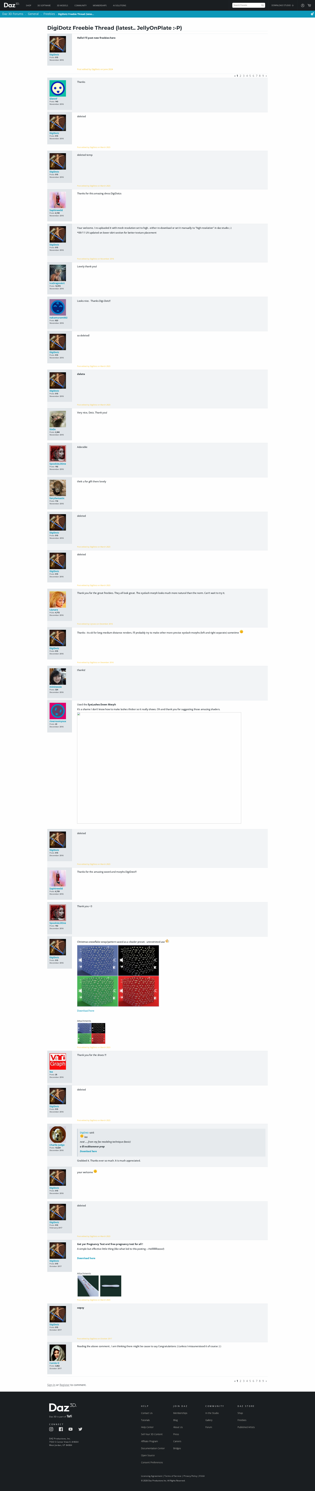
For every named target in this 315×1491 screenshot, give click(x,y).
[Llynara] (59, 599)
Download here (85, 1010)
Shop (28, 5)
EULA (202, 1476)
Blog (175, 1420)
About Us (178, 1427)
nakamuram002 (58, 317)
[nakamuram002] (59, 307)
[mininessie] (59, 676)
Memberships (100, 5)
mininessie (56, 686)
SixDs (53, 429)
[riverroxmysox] (59, 711)
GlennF (53, 98)
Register (65, 1385)
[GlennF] (59, 88)
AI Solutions (119, 5)
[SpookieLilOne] (59, 453)
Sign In (51, 1385)
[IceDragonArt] (59, 273)
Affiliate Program (149, 1441)
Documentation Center (153, 1448)
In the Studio (212, 1413)
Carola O (54, 1363)
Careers (177, 1441)
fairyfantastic (57, 498)
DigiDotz (54, 54)
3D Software (44, 5)
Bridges (177, 1448)
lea (51, 1071)
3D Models (62, 5)
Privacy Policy (190, 1476)
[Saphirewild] (59, 200)
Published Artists (246, 1427)
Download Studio (281, 5)
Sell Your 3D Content (152, 1434)
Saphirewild (56, 210)
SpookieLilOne (58, 463)
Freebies (242, 1420)
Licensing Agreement (151, 1476)
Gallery (208, 1420)
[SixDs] (59, 419)
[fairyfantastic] (59, 488)
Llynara (54, 609)
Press (176, 1434)
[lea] (59, 1061)
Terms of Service (172, 1476)
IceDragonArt (57, 283)
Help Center (147, 1427)
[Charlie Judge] (59, 1134)
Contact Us (147, 1413)
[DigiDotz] (59, 44)
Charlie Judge (57, 1144)
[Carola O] (59, 1353)
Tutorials (145, 1420)
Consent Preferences (152, 1462)
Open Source (148, 1455)
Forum (208, 1427)
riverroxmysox (58, 721)
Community (80, 5)
